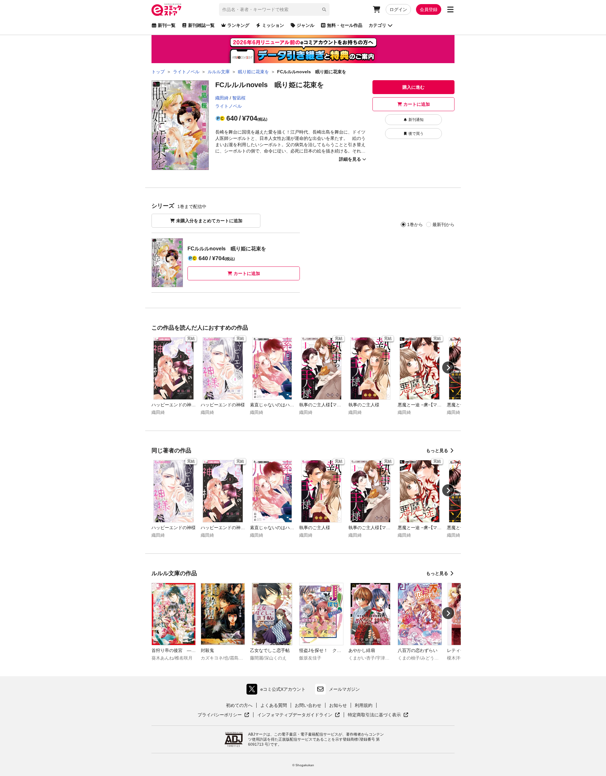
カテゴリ (377, 25)
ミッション (273, 25)
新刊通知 (416, 119)
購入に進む (413, 87)
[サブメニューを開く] (450, 9)
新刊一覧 (166, 25)
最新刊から (443, 224)
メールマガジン (344, 689)
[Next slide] (448, 367)
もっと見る (437, 450)
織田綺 (222, 97)
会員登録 (428, 9)
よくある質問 (273, 705)
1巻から (415, 224)
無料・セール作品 (344, 25)
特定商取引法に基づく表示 (378, 715)
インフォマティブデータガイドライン (294, 715)
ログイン (398, 9)
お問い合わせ (308, 705)
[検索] (324, 9)
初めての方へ (239, 705)
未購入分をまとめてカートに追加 (209, 220)
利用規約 (363, 705)
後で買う (416, 133)
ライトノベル (228, 106)
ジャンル (305, 25)
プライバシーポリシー (223, 715)
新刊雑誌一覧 (201, 25)
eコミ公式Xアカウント (278, 691)
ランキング (238, 25)
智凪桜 (239, 97)
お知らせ (338, 705)
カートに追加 (416, 104)
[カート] (376, 9)
